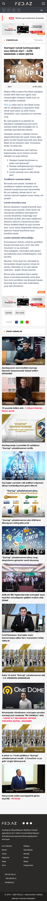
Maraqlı (26, 853)
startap (8, 312)
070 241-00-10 (10, 874)
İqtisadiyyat (28, 850)
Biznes (4, 850)
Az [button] (41, 10)
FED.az (7, 105)
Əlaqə (26, 861)
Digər (4, 861)
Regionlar (5, 857)
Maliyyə (27, 846)
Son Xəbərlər (7, 846)
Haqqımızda (28, 865)
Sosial (4, 853)
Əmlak (26, 857)
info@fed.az (9, 882)
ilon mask (20, 312)
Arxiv (4, 865)
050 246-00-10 (10, 878)
